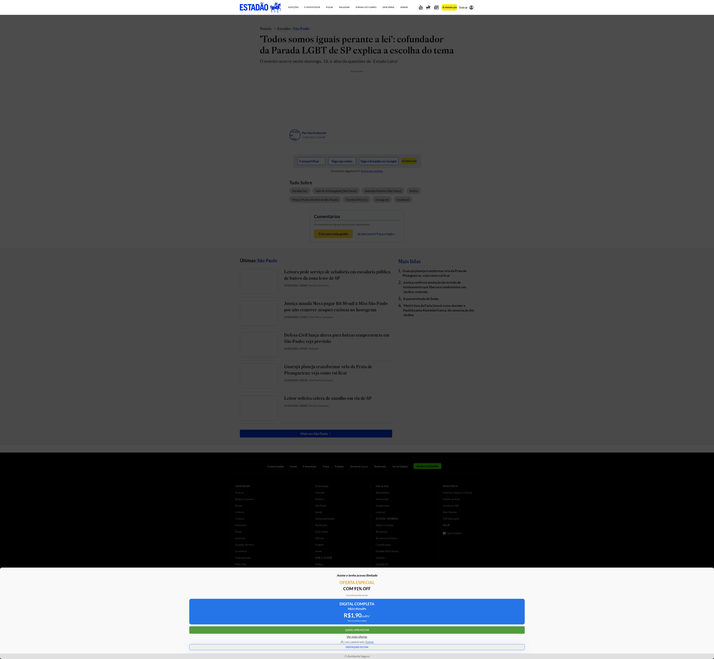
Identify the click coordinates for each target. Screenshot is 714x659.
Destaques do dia (357, 647)
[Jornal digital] (436, 7)
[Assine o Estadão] (449, 7)
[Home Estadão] (260, 7)
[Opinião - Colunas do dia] (428, 7)
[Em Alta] (421, 7)
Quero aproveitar (357, 630)
